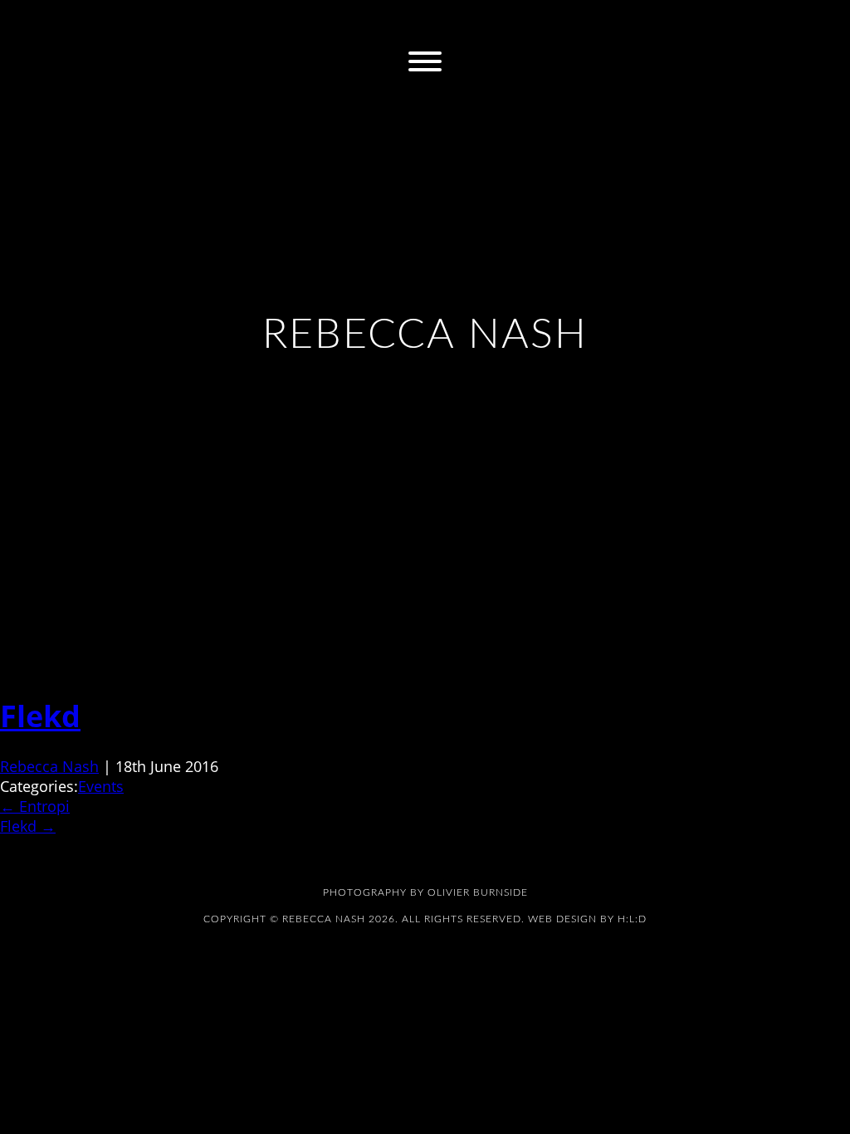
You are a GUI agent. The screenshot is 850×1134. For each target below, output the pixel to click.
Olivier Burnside (477, 892)
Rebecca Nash (49, 766)
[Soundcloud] (516, 22)
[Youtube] (553, 22)
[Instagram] (297, 22)
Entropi (35, 806)
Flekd (40, 716)
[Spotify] (480, 22)
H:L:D (632, 919)
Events (101, 786)
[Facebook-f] (334, 22)
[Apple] (443, 22)
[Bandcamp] (407, 22)
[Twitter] (370, 22)
